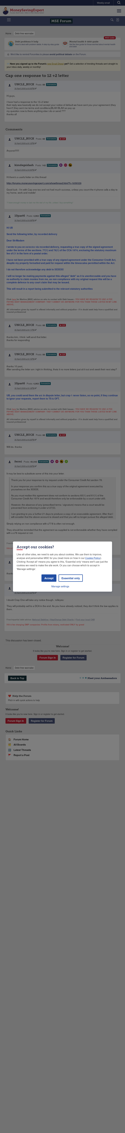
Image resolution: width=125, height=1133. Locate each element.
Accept (49, 578)
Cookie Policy (92, 558)
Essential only (70, 578)
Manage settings (60, 586)
